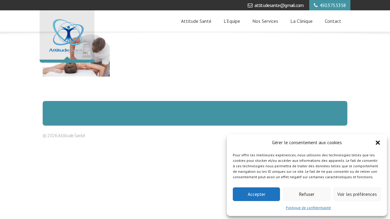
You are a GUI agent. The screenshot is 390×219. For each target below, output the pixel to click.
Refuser (306, 194)
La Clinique (301, 21)
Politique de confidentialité (308, 207)
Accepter (256, 194)
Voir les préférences (357, 194)
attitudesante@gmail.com (279, 5)
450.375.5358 (333, 5)
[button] (378, 143)
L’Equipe (232, 21)
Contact (333, 21)
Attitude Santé (196, 21)
